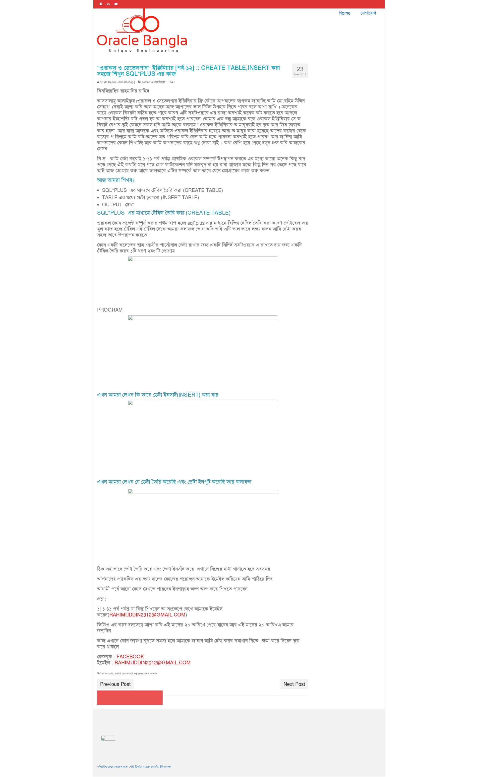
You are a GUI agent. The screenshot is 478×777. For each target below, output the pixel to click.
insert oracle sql (124, 673)
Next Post (294, 684)
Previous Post (115, 684)
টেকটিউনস (160, 82)
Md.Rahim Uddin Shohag (118, 82)
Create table (106, 673)
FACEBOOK (130, 656)
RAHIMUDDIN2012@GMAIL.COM (147, 614)
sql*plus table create (146, 673)
